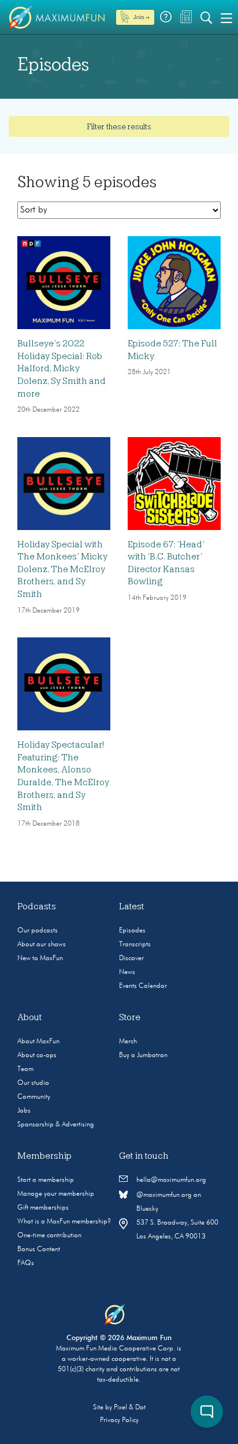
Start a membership (45, 1180)
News (127, 972)
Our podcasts (37, 930)
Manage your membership (55, 1194)
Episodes (132, 930)
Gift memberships (43, 1207)
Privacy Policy (119, 1420)
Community (33, 1097)
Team (25, 1069)
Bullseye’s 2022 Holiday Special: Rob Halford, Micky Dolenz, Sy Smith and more (61, 368)
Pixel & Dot (130, 1407)
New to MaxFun (40, 958)
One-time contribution (49, 1235)
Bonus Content (38, 1249)
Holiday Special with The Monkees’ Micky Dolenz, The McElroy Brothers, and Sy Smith (62, 569)
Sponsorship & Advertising (55, 1124)
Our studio (33, 1083)
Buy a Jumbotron (143, 1055)
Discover (131, 958)
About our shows (41, 944)
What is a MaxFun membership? (64, 1221)
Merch (128, 1041)
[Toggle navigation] (226, 17)
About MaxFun (38, 1041)
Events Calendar (143, 986)
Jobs (24, 1110)
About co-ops (37, 1055)
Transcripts (135, 944)
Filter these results (119, 126)
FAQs (25, 1263)
